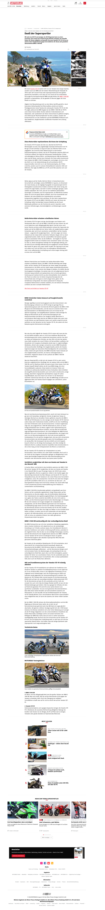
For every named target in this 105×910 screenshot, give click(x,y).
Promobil (82, 903)
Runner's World (42, 905)
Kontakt (17, 881)
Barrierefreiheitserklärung (72, 881)
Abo (48, 0)
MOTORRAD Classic (46, 887)
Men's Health (62, 903)
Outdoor (76, 903)
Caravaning (32, 903)
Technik (39, 6)
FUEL (53, 887)
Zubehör (33, 6)
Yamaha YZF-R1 (34, 89)
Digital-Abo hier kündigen (74, 874)
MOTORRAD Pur (64, 874)
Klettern (48, 903)
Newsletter (24, 874)
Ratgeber (49, 6)
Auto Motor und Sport (19, 903)
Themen (64, 881)
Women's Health (50, 905)
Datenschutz (44, 881)
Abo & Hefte (58, 887)
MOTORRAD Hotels (16, 874)
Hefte (51, 0)
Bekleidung (26, 6)
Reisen (43, 6)
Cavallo (38, 903)
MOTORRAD (35, 887)
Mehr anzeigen (46, 837)
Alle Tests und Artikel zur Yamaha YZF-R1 (36, 288)
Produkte (55, 0)
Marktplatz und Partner (33, 874)
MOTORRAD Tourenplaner (45, 874)
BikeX (27, 903)
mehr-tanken (55, 903)
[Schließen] (67, 132)
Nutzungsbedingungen (35, 881)
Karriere (58, 881)
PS (39, 887)
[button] (39, 69)
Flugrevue (43, 903)
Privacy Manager (52, 881)
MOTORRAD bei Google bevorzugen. (55, 136)
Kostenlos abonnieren (18, 855)
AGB (27, 881)
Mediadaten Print (53, 869)
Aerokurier (11, 903)
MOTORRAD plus (55, 874)
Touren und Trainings (33, 869)
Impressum (22, 881)
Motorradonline (69, 903)
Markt (64, 6)
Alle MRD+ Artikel (11, 6)
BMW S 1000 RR (64, 96)
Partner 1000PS (61, 869)
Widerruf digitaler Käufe (47, 876)
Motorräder (18, 6)
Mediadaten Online (43, 869)
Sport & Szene (57, 6)
